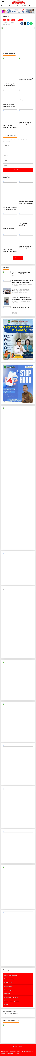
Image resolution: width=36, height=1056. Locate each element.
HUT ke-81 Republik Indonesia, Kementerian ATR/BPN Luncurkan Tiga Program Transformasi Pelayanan (22, 273)
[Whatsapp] (31, 23)
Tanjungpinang (6, 24)
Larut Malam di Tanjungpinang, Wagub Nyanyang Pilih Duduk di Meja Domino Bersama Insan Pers (10, 126)
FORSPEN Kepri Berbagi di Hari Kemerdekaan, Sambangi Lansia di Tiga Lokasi (26, 79)
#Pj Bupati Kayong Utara (11, 997)
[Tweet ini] (25, 23)
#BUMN (6, 1004)
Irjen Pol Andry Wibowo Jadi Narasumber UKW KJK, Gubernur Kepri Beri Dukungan (10, 84)
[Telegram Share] (28, 23)
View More (18, 258)
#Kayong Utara (8, 982)
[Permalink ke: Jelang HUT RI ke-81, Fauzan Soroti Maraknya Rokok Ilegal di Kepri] (26, 93)
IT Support (16, 1053)
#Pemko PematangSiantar (11, 1001)
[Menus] (2, 2)
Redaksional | (10, 1053)
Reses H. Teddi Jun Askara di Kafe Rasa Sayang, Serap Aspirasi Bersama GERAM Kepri (10, 105)
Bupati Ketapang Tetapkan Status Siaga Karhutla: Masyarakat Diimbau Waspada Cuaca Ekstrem (22, 281)
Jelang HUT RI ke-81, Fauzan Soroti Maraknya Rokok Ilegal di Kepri (26, 101)
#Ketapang (7, 993)
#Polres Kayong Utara (10, 975)
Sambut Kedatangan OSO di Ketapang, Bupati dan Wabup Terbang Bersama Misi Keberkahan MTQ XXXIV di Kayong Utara (22, 290)
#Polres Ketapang (9, 979)
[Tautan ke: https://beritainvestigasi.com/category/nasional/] (32, 268)
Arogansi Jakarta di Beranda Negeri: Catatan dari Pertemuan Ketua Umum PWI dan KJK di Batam (25, 123)
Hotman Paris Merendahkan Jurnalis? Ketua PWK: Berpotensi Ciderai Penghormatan (22, 308)
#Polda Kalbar (8, 986)
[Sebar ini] (21, 23)
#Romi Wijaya (8, 990)
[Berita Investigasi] (18, 2)
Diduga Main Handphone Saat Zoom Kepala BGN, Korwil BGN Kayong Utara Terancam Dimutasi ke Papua (22, 298)
